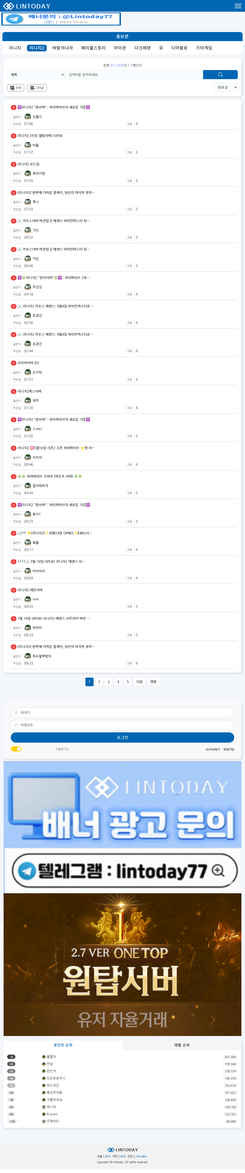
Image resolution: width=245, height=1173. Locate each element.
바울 (35, 145)
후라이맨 (38, 173)
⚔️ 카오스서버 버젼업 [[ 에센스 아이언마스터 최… (51, 221)
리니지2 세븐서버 (28, 590)
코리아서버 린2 (26, 363)
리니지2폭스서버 (27, 391)
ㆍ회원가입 (227, 749)
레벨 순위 (182, 1045)
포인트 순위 (63, 1045)
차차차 (36, 457)
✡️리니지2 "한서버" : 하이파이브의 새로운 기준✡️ (51, 107)
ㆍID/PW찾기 (211, 749)
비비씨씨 (38, 571)
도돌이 (36, 117)
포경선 (36, 315)
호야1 (36, 514)
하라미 (36, 628)
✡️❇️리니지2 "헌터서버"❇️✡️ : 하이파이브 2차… (51, 278)
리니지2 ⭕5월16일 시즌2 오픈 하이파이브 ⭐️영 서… (54, 448)
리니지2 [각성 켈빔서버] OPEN (37, 135)
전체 (18, 87)
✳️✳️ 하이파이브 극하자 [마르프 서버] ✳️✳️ (47, 476)
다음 (139, 682)
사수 (35, 599)
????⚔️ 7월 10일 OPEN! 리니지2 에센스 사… (49, 561)
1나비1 (37, 429)
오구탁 (36, 372)
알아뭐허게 (39, 486)
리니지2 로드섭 (26, 164)
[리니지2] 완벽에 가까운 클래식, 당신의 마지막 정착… (54, 192)
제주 (35, 400)
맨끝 (153, 682)
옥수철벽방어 (41, 656)
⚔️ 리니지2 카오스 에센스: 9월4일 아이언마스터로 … (53, 306)
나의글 (40, 87)
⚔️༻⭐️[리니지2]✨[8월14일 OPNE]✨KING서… (52, 533)
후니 (35, 202)
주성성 (36, 287)
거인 (35, 230)
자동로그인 (62, 749)
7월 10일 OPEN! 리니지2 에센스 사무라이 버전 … (51, 618)
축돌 (35, 542)
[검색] (220, 74)
